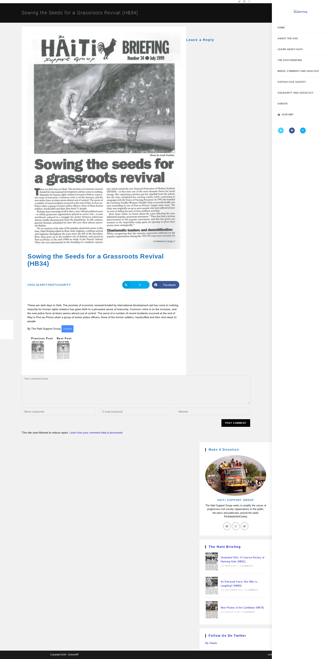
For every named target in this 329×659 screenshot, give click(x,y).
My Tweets (211, 643)
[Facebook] (292, 130)
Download (67, 329)
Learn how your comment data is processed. (96, 432)
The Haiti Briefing (225, 546)
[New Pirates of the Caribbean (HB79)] (211, 609)
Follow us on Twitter (227, 635)
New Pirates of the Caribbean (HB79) (242, 607)
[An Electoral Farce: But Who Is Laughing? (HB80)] (211, 585)
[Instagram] (236, 526)
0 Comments (246, 566)
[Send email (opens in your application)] (303, 130)
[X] (281, 130)
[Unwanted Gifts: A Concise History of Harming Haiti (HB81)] (211, 561)
